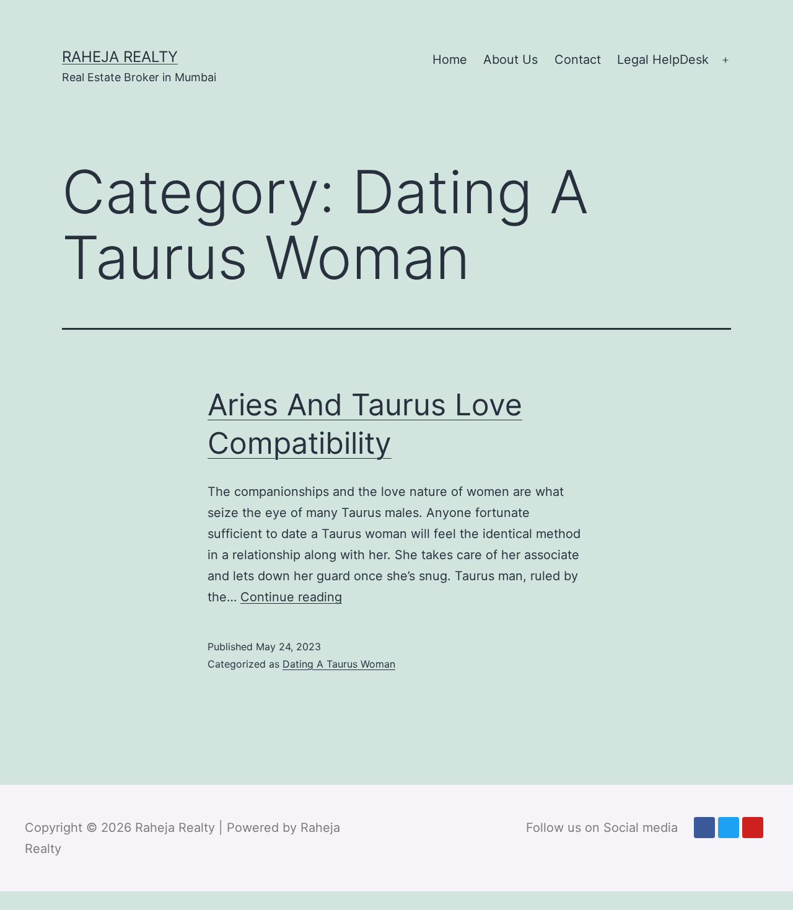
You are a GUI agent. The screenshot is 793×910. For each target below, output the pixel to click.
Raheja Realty (120, 57)
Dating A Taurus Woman (339, 664)
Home (449, 59)
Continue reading (291, 597)
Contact (577, 59)
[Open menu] (725, 60)
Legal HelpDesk (663, 59)
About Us (510, 59)
